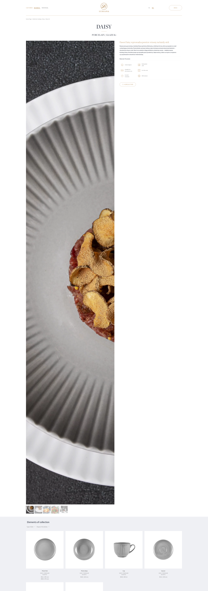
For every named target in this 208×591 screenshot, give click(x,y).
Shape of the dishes (42, 527)
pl (149, 8)
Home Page (29, 19)
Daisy (43, 19)
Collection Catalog (36, 19)
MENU (175, 8)
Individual (45, 8)
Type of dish (30, 527)
